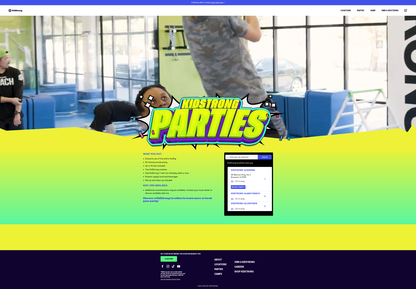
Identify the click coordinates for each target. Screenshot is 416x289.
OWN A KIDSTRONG (390, 10)
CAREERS (239, 266)
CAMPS (218, 273)
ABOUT (218, 259)
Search (264, 157)
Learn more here (217, 2)
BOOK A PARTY (238, 187)
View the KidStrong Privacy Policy (170, 279)
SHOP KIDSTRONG (244, 271)
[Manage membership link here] (405, 10)
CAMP (372, 10)
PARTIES (360, 10)
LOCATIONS (346, 10)
